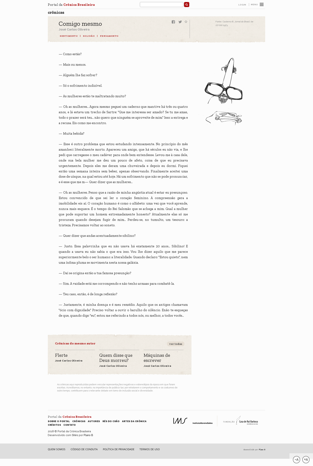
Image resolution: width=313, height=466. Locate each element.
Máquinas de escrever (157, 358)
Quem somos (56, 449)
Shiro (75, 435)
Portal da (71, 5)
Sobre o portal (59, 421)
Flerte (61, 355)
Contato (69, 425)
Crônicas (56, 12)
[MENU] (261, 4)
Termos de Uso (149, 449)
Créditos (54, 425)
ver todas (175, 344)
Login (242, 4)
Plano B (88, 435)
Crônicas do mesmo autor (75, 343)
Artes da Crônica (134, 421)
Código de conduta (84, 449)
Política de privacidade (118, 449)
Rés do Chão (111, 421)
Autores (94, 421)
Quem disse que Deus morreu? (115, 358)
